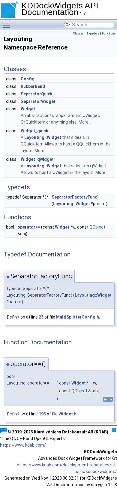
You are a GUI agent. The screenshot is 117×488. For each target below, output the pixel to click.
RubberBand (33, 86)
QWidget (90, 115)
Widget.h (67, 414)
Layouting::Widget (42, 137)
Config (27, 78)
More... (85, 122)
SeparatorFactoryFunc (74, 197)
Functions (109, 33)
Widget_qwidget (37, 159)
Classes (78, 33)
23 (41, 317)
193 (42, 414)
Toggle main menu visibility (7, 24)
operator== (28, 227)
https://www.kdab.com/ (23, 445)
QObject (97, 227)
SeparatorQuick (36, 93)
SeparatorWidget (38, 101)
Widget (28, 108)
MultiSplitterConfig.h (77, 317)
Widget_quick (34, 130)
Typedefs (92, 33)
